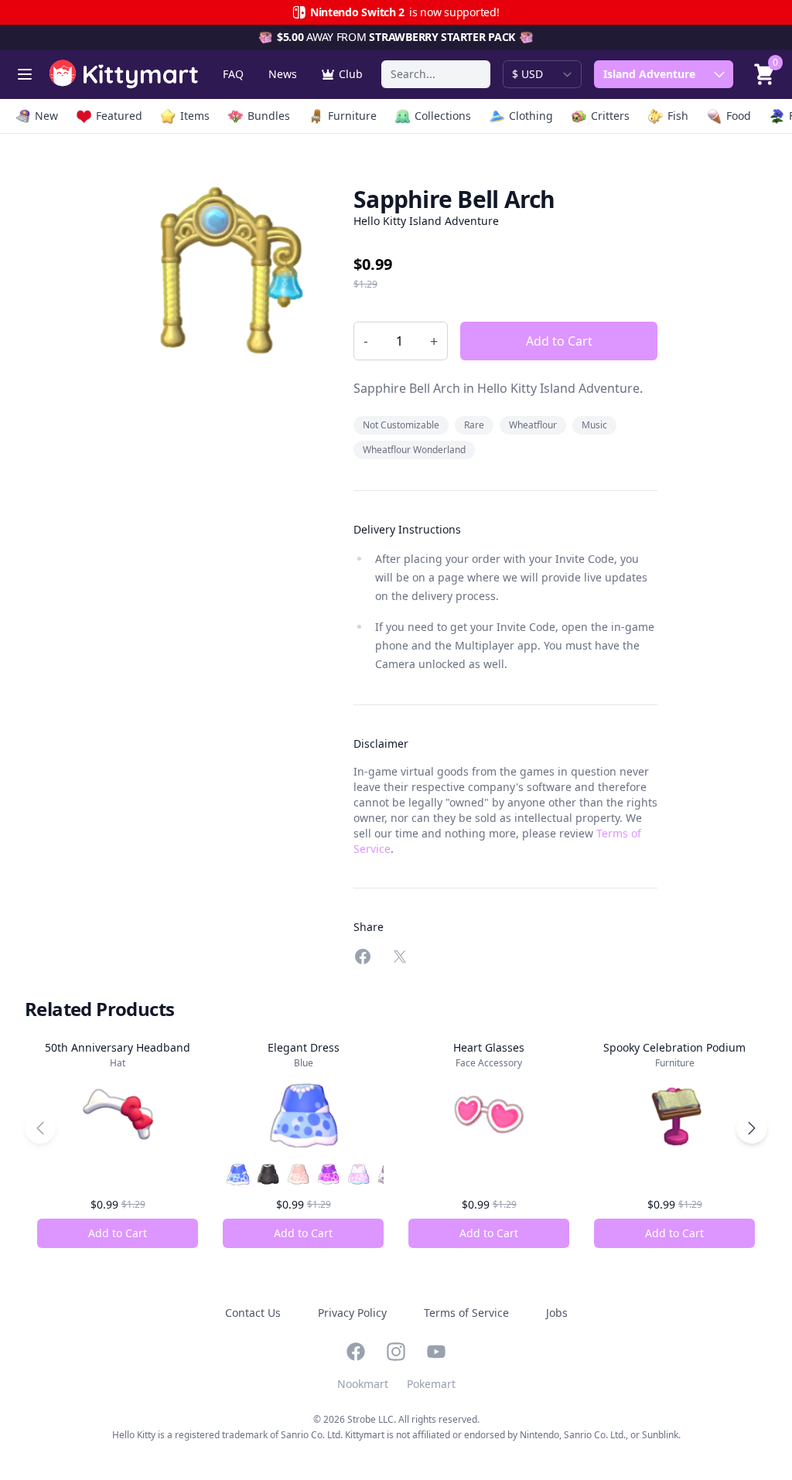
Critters (610, 115)
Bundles (269, 115)
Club (351, 73)
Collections (443, 115)
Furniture (352, 115)
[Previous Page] (40, 1128)
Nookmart (362, 1383)
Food (738, 115)
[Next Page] (751, 1128)
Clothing (531, 115)
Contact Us (253, 1312)
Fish (677, 115)
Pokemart (431, 1383)
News (282, 73)
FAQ (233, 73)
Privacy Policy (352, 1312)
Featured (119, 115)
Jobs (557, 1312)
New (46, 115)
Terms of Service (466, 1312)
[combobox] (435, 74)
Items (195, 115)
